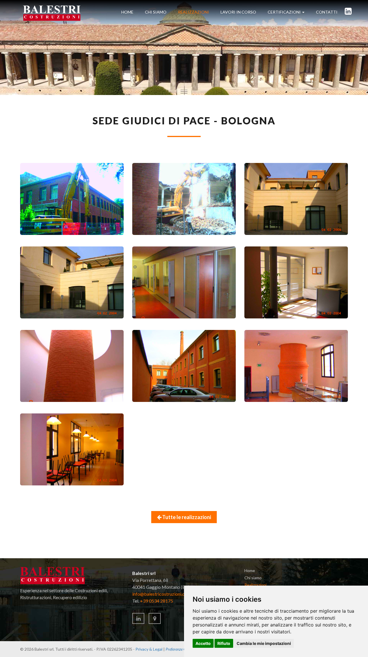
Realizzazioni (193, 12)
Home (127, 12)
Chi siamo (155, 12)
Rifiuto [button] (223, 643)
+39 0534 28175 (156, 600)
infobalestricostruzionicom (161, 594)
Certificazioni (285, 12)
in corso (238, 12)
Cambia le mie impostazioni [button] (264, 643)
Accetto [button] (203, 643)
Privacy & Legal (148, 649)
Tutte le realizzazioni (186, 517)
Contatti (327, 12)
